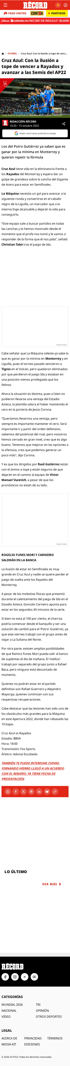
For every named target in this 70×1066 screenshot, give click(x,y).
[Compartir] (64, 124)
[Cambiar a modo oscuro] (58, 5)
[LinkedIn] (39, 791)
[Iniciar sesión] (66, 5)
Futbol (12, 53)
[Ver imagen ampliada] (35, 98)
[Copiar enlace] (55, 791)
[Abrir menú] (5, 5)
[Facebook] (15, 791)
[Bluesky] (47, 791)
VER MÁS (49, 884)
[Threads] (31, 791)
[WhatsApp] (7, 791)
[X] (23, 791)
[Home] (2, 53)
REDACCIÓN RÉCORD (23, 121)
